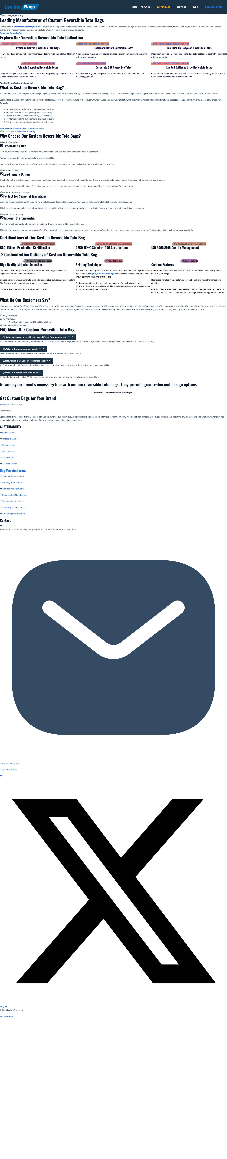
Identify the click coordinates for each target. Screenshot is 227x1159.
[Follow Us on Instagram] (3, 1007)
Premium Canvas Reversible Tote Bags (38, 48)
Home (134, 7)
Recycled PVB (8, 451)
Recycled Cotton (9, 464)
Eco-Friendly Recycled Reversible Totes (189, 48)
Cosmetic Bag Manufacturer (14, 495)
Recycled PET (8, 458)
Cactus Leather (9, 445)
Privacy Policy (6, 1016)
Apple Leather (8, 433)
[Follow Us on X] (113, 1004)
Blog (195, 7)
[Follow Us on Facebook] (1, 776)
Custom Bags (163, 7)
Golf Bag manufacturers (13, 489)
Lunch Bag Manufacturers (13, 514)
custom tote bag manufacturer (26, 27)
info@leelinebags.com (10, 763)
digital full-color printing (101, 274)
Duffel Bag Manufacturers (13, 507)
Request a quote (213, 7)
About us (145, 7)
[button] (202, 7)
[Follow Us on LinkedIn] (1, 1007)
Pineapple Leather (10, 439)
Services (181, 7)
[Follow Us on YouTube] (6, 1007)
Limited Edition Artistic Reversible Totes (189, 67)
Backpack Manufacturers (13, 501)
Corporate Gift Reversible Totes (113, 67)
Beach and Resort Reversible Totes (113, 48)
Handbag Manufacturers (13, 476)
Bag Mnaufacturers (13, 470)
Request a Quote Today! (11, 404)
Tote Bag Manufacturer (12, 482)
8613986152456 (9, 770)
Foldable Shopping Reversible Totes (38, 67)
